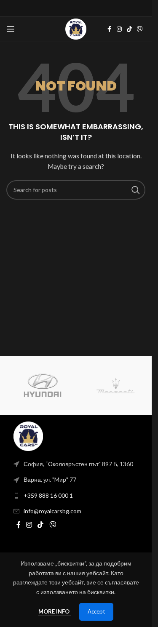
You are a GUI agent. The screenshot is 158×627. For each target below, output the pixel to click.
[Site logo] (75, 28)
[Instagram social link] (119, 29)
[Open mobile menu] (10, 29)
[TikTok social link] (129, 29)
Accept (96, 611)
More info (54, 611)
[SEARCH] (135, 190)
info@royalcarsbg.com (52, 511)
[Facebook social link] (109, 29)
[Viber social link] (139, 29)
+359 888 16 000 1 (48, 495)
